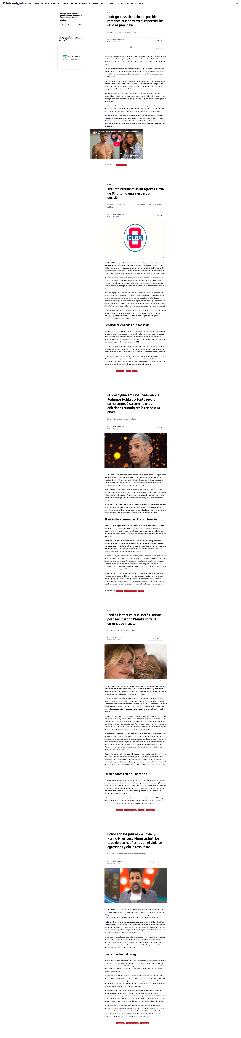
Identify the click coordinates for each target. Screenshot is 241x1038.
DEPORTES (93, 3)
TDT (136, 371)
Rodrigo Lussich (128, 59)
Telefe (106, 483)
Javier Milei (121, 1023)
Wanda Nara (151, 810)
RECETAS (143, 3)
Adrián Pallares (116, 59)
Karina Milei (145, 1023)
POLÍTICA (55, 3)
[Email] (80, 24)
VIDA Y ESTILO (131, 3)
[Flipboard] (74, 24)
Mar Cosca (120, 371)
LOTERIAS (119, 3)
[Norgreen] (71, 57)
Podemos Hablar (143, 477)
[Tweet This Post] (154, 40)
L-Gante (129, 477)
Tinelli (158, 116)
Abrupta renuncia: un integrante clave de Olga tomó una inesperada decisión (70, 38)
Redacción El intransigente (117, 39)
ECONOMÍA (65, 3)
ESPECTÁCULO (107, 3)
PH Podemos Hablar (131, 591)
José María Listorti (133, 1023)
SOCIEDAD (75, 3)
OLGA (106, 286)
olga (129, 371)
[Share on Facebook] (150, 40)
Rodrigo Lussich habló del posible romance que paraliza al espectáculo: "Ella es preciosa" (71, 17)
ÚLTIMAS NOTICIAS (41, 3)
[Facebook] (62, 24)
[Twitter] (68, 24)
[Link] (158, 40)
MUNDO (84, 3)
